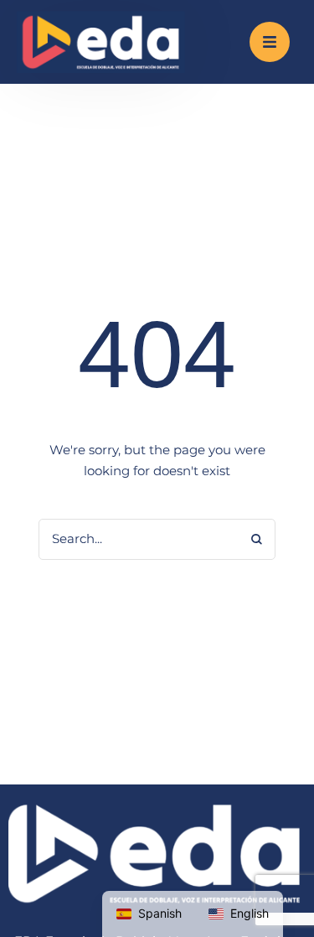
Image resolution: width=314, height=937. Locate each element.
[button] (270, 42)
